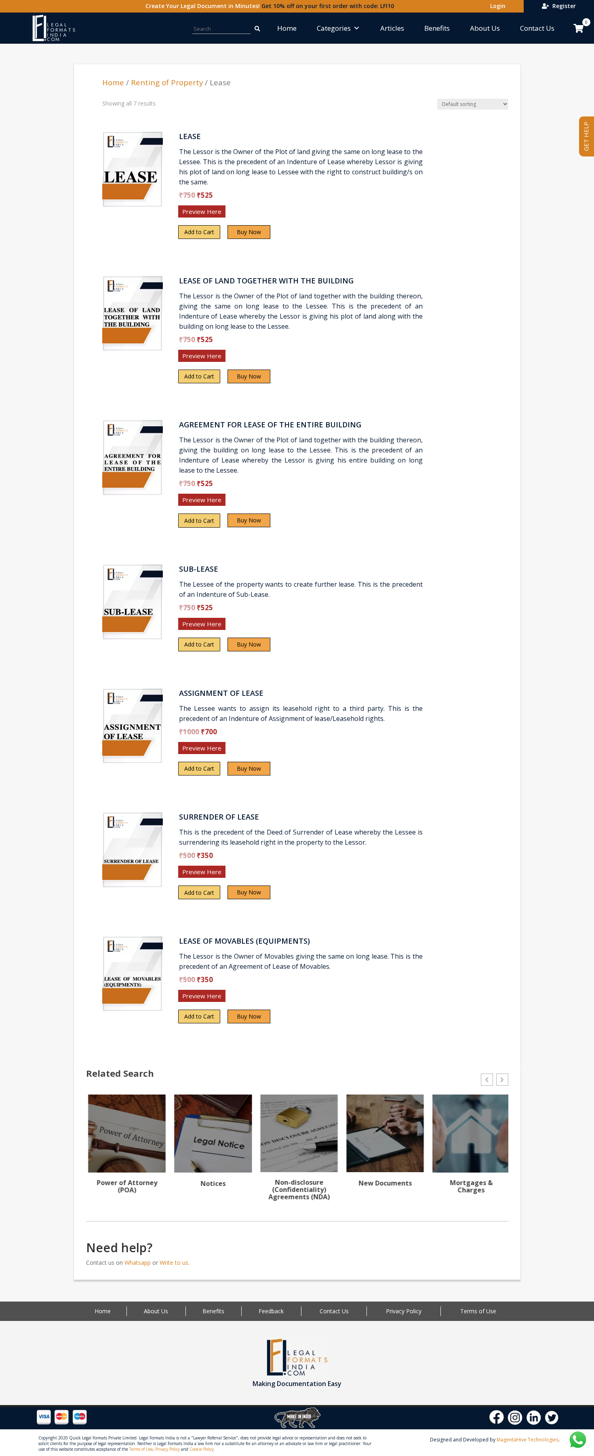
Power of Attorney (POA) (125, 1186)
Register (562, 6)
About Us (485, 28)
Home (287, 28)
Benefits (437, 28)
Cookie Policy (202, 1449)
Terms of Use (478, 1311)
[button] (487, 1080)
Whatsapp (137, 1262)
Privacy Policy (403, 1311)
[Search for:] (257, 28)
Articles (392, 28)
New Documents (383, 1183)
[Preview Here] (126, 214)
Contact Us (537, 28)
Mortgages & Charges (469, 1186)
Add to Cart (199, 232)
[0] (578, 28)
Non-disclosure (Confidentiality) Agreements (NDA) (297, 1189)
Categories (334, 28)
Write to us (174, 1262)
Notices (210, 1183)
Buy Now (249, 232)
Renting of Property (167, 82)
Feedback (271, 1311)
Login (496, 6)
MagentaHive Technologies (527, 1439)
